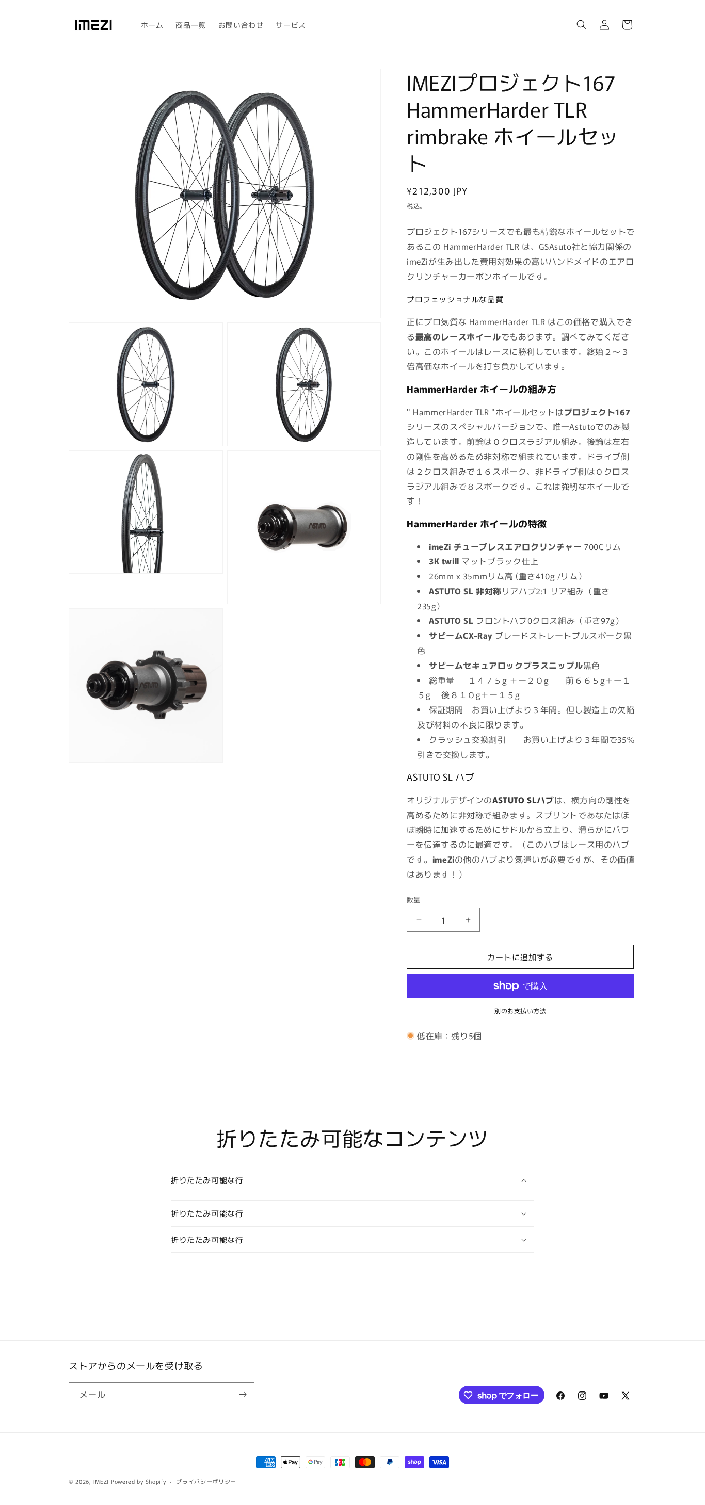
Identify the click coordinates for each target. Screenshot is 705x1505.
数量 (414, 899)
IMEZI (101, 1481)
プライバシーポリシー (206, 1481)
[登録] (242, 1394)
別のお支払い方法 (520, 1010)
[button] (581, 24)
